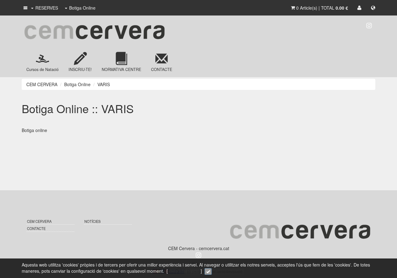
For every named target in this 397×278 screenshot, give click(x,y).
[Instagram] (369, 25)
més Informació (184, 271)
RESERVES (46, 8)
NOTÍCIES (92, 221)
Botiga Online (82, 8)
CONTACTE (36, 228)
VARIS (103, 84)
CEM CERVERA (41, 84)
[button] (25, 7)
